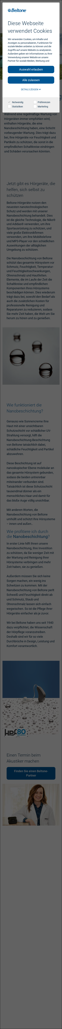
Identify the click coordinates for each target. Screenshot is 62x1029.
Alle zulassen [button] (31, 80)
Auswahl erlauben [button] (31, 69)
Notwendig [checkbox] (17, 102)
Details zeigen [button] (30, 89)
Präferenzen (43, 102)
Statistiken (17, 106)
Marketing (42, 106)
